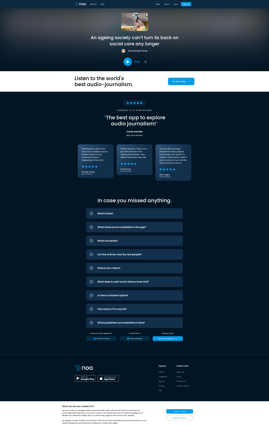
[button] (130, 213)
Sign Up (186, 4)
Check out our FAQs (102, 338)
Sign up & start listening (166, 338)
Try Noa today (179, 81)
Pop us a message (136, 338)
